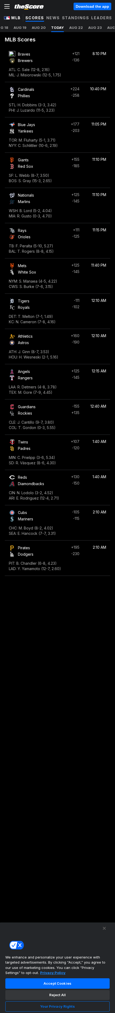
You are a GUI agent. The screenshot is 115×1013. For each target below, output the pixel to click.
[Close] (104, 928)
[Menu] (7, 6)
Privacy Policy (53, 973)
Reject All (57, 995)
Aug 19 (20, 27)
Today (57, 27)
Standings (75, 17)
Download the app (92, 6)
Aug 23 (95, 27)
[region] (57, 967)
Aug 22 (76, 27)
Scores (34, 17)
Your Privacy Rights (57, 1006)
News (53, 17)
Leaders (101, 17)
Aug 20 (39, 27)
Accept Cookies (57, 983)
